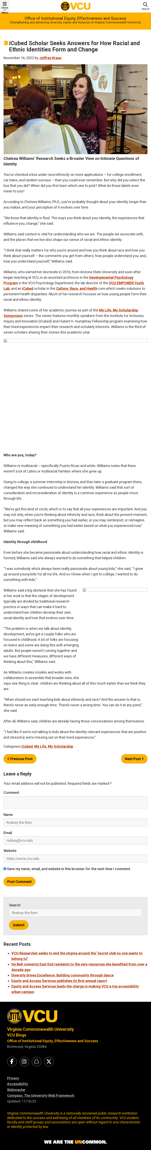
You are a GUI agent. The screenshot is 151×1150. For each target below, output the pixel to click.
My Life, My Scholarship (53, 746)
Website (10, 851)
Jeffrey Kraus (50, 58)
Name (8, 815)
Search (14, 905)
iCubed (27, 288)
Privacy (13, 1078)
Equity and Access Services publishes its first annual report (59, 981)
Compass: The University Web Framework (40, 1095)
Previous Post (21, 759)
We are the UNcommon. (75, 1142)
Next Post (133, 759)
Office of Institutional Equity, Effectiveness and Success (75, 18)
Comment (11, 792)
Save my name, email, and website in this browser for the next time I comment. (68, 869)
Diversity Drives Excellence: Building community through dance (62, 975)
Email (8, 833)
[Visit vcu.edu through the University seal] (75, 1017)
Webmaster (16, 1090)
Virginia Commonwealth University (40, 1029)
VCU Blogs (16, 1035)
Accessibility (17, 1084)
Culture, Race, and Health (76, 288)
